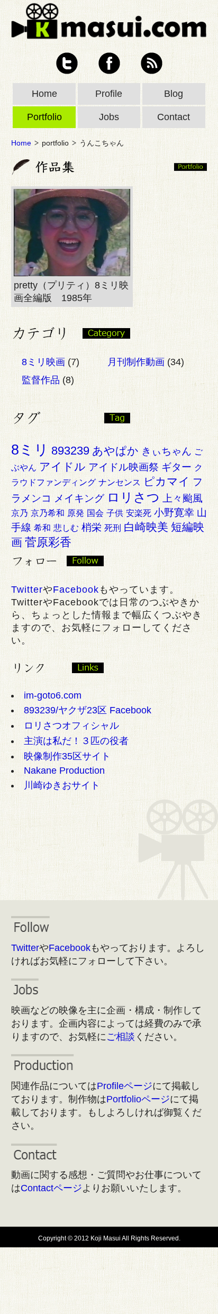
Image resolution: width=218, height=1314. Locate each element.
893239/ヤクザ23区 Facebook (87, 710)
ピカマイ (166, 481)
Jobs (109, 117)
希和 (42, 527)
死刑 (112, 527)
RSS (152, 63)
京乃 (19, 513)
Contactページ (51, 1188)
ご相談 (120, 1036)
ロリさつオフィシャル (71, 725)
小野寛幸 (174, 512)
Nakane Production (64, 770)
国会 (95, 513)
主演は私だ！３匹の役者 (76, 741)
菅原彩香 (48, 542)
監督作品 (41, 380)
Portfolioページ (138, 1099)
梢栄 (91, 527)
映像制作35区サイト (67, 756)
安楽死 (138, 513)
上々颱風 (182, 498)
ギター (176, 467)
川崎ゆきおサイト (62, 785)
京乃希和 (48, 513)
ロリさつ (133, 497)
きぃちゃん (166, 451)
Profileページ (124, 1086)
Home (44, 93)
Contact (173, 117)
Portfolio (44, 117)
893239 (70, 450)
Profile (108, 93)
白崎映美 (146, 527)
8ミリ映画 (43, 362)
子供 (114, 513)
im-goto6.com (52, 695)
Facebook (109, 63)
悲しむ (66, 527)
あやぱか (115, 451)
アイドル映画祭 (123, 467)
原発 (75, 513)
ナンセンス (119, 482)
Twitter (67, 63)
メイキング (79, 498)
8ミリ (30, 450)
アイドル (62, 466)
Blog (173, 93)
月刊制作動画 (136, 362)
